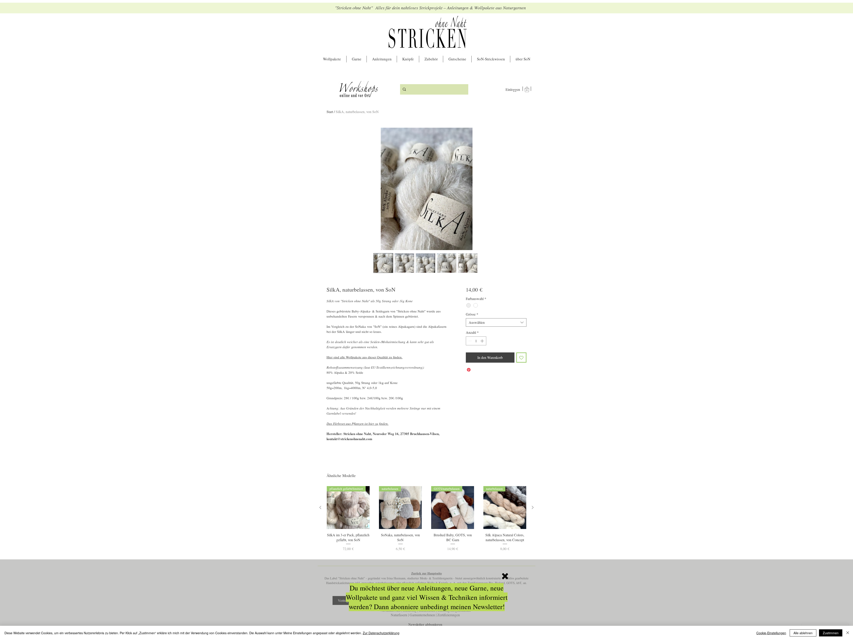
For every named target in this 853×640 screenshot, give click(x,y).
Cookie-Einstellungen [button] (771, 633)
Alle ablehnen (803, 633)
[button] (505, 576)
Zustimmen (831, 633)
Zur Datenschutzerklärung (381, 633)
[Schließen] (847, 632)
